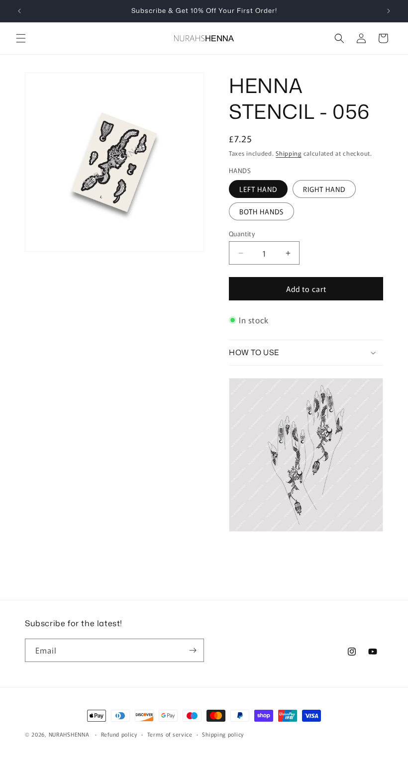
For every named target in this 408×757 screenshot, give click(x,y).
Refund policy (119, 734)
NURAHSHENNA (69, 734)
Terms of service (170, 734)
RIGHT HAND (324, 189)
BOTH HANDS (261, 211)
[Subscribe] (193, 650)
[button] (21, 38)
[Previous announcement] (19, 11)
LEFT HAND (258, 189)
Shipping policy (223, 734)
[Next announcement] (389, 11)
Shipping (289, 153)
